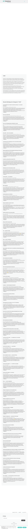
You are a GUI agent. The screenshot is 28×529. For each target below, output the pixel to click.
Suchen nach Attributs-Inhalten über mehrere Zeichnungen (11, 458)
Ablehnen (24, 527)
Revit (3, 125)
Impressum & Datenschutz (14, 523)
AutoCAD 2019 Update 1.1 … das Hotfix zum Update (10, 363)
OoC (7, 214)
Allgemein (7, 151)
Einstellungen (4, 528)
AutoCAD (7, 124)
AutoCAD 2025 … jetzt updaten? (7, 176)
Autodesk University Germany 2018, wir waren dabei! (11, 328)
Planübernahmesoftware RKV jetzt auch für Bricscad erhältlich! (12, 433)
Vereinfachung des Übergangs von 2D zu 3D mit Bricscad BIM (12, 141)
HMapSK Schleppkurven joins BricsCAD (9, 398)
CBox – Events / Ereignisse (7, 239)
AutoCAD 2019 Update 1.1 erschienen (8, 372)
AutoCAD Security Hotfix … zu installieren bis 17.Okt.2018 (11, 337)
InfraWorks (20, 160)
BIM (16, 124)
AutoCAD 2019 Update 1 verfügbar (8, 407)
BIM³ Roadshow (5, 185)
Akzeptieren (20, 527)
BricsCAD (19, 124)
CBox (15, 240)
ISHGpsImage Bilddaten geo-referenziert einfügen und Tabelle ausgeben (13, 449)
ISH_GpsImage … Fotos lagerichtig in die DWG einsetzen (11, 475)
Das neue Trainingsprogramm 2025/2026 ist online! (10, 123)
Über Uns (14, 522)
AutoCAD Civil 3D (10, 124)
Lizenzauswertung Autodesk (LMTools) (8, 293)
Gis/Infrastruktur (23, 124)
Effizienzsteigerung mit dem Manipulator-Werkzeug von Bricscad (12, 150)
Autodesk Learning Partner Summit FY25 (9, 159)
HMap (15, 223)
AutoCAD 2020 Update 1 (6, 276)
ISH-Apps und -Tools (16, 186)
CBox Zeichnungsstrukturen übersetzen (9, 266)
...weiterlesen (4, 112)
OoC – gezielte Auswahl (6, 230)
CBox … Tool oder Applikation (7, 381)
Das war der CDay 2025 (6, 114)
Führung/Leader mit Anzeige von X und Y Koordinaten (11, 302)
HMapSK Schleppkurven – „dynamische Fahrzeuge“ (10, 416)
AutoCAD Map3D (14, 124)
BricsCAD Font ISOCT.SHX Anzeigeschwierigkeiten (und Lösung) (12, 311)
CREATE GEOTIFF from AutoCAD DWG (8, 212)
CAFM (9, 186)
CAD (20, 124)
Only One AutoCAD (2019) (7, 440)
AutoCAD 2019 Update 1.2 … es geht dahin (9, 346)
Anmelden (23, 520)
